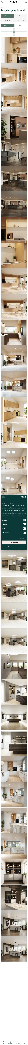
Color (7, 30)
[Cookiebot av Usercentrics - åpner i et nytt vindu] (20, 497)
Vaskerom (20, 20)
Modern (7, 34)
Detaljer (22, 538)
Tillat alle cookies (14, 542)
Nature (20, 25)
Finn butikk (10, 1043)
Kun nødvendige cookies (14, 546)
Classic (20, 34)
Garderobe (7, 20)
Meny (25, 1043)
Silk (21, 30)
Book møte (18, 1043)
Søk (3, 1043)
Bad (20, 16)
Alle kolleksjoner (7, 25)
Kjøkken (7, 16)
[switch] (24, 524)
